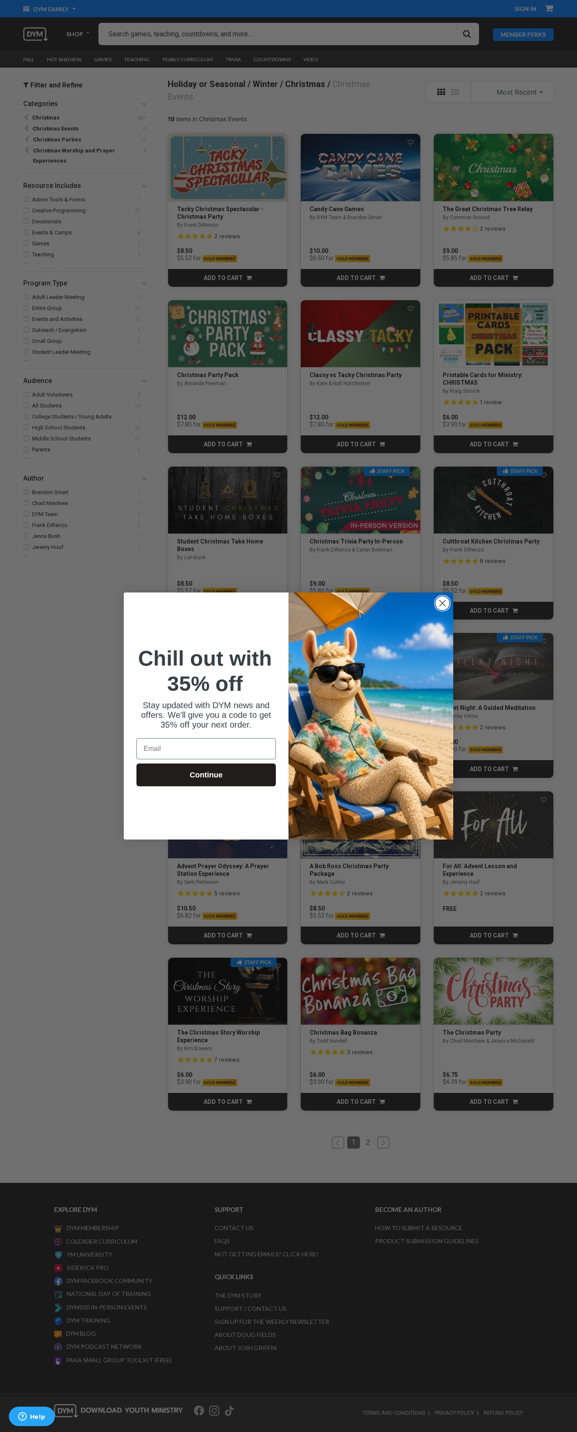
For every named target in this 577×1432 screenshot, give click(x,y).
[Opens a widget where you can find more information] (31, 1417)
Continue (206, 775)
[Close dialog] (442, 603)
